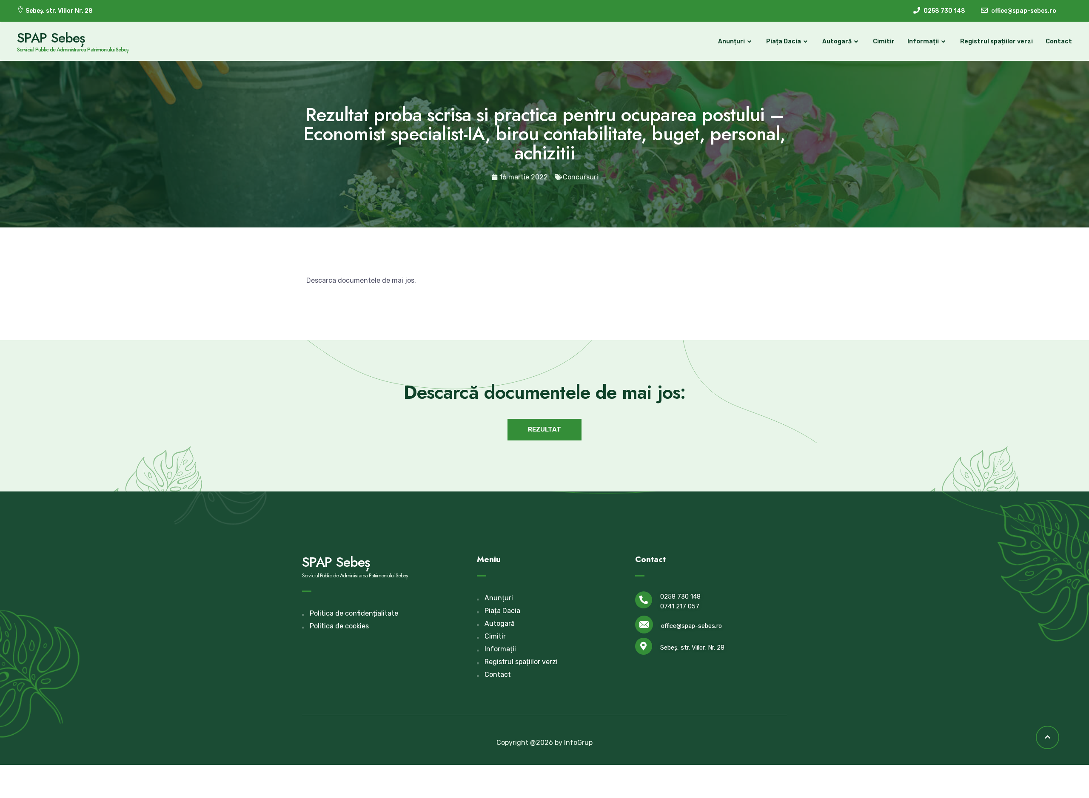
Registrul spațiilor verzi (996, 41)
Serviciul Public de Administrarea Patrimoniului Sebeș (72, 49)
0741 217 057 (679, 606)
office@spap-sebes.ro (691, 626)
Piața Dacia (783, 41)
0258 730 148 (680, 596)
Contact (1059, 41)
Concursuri (580, 177)
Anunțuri (731, 41)
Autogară (837, 41)
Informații (923, 41)
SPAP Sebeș (51, 38)
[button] (544, 429)
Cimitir (884, 41)
